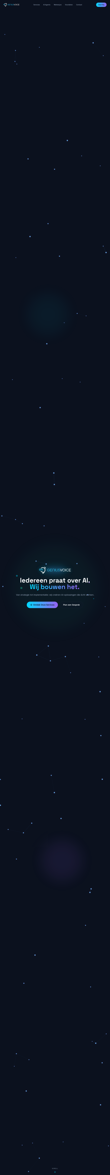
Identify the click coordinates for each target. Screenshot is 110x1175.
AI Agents (46, 5)
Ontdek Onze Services (43, 605)
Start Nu (101, 5)
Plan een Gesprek (71, 605)
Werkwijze (58, 5)
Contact (79, 5)
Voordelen (69, 5)
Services (36, 5)
